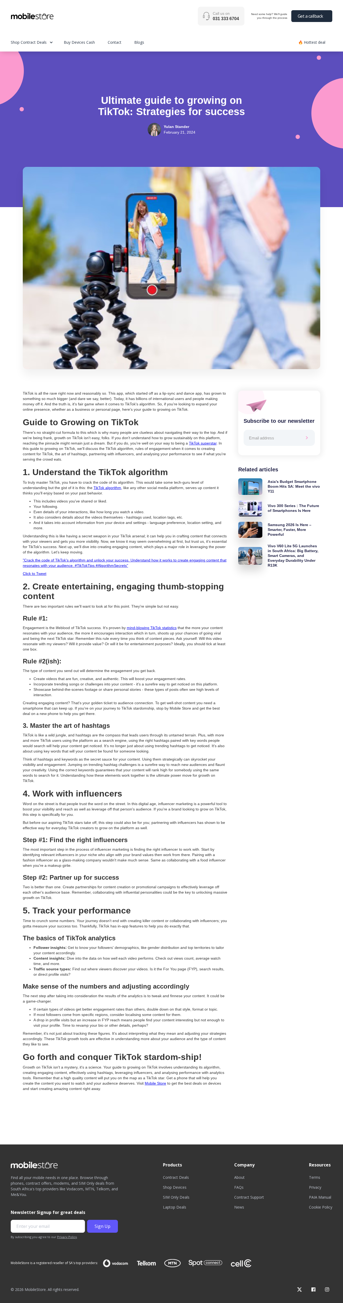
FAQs (239, 1187)
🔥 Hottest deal (311, 42)
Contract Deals (176, 1177)
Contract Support (249, 1197)
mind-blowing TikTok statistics (152, 628)
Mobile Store (155, 1083)
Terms (314, 1177)
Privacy (315, 1187)
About (239, 1177)
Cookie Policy (320, 1207)
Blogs (139, 42)
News (239, 1207)
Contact (114, 42)
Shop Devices (175, 1187)
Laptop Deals (174, 1207)
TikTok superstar (203, 443)
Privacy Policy (67, 1237)
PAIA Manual (320, 1197)
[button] (37, 42)
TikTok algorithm (107, 488)
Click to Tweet (34, 573)
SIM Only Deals (176, 1197)
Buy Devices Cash (79, 42)
